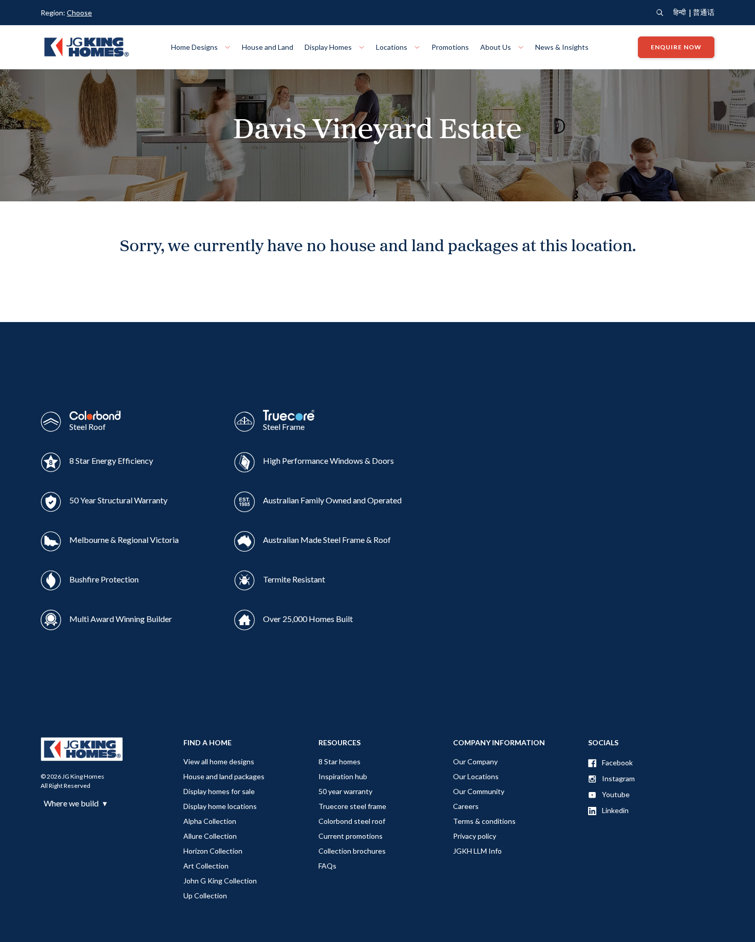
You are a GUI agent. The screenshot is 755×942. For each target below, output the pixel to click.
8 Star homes (339, 761)
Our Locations (476, 776)
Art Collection (206, 865)
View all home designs (218, 761)
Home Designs (195, 47)
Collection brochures (352, 850)
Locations (392, 47)
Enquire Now (676, 47)
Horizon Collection (212, 850)
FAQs (327, 865)
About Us (496, 47)
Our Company (475, 761)
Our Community (478, 791)
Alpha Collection (209, 821)
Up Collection (205, 895)
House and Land (267, 47)
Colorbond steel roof (351, 821)
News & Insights (562, 47)
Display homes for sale (219, 791)
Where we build (75, 803)
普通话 (703, 12)
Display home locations (220, 806)
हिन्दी (679, 12)
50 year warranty (345, 791)
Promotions (450, 47)
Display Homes (329, 47)
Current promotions (350, 836)
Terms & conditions (484, 821)
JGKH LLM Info (477, 850)
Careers (466, 806)
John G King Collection (220, 880)
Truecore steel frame (352, 806)
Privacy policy (474, 836)
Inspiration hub (342, 776)
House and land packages (224, 776)
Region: (66, 12)
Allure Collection (210, 836)
